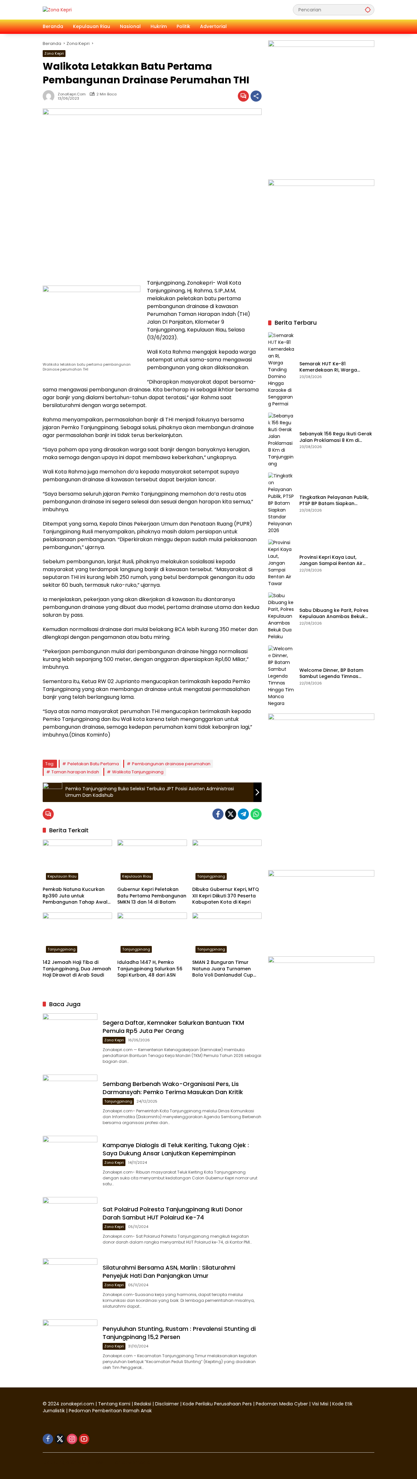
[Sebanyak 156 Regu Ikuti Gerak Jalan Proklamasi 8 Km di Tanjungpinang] (281, 440)
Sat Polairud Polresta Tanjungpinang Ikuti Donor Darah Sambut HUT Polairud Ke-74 (173, 1213)
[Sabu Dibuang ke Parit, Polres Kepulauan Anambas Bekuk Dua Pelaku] (281, 616)
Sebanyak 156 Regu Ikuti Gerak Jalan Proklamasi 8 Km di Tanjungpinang (335, 437)
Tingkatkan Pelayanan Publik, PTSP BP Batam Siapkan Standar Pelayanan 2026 (333, 500)
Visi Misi (320, 1404)
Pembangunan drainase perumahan (171, 764)
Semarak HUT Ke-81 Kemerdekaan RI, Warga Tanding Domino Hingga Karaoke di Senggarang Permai (328, 367)
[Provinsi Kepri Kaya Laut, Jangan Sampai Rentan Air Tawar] (281, 563)
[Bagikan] (256, 96)
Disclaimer (167, 1404)
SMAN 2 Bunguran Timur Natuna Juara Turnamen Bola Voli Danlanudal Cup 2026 (222, 969)
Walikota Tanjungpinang (138, 772)
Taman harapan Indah (75, 772)
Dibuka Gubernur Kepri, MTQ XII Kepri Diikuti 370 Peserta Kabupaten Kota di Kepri (225, 895)
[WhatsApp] (256, 814)
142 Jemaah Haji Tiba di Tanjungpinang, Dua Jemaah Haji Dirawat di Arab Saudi (77, 968)
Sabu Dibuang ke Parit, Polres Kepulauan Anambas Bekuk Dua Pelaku (333, 613)
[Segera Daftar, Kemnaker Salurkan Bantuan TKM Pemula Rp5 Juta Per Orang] (70, 1040)
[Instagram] (72, 1439)
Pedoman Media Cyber (282, 1404)
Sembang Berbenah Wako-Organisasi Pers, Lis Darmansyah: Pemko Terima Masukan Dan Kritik (173, 1088)
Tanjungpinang (211, 876)
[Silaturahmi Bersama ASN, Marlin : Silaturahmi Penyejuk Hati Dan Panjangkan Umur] (70, 1285)
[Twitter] (230, 814)
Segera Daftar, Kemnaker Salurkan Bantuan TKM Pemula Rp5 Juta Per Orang (173, 1027)
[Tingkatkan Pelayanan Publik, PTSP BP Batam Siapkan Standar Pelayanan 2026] (281, 503)
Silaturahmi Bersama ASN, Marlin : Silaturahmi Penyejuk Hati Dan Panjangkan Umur (169, 1271)
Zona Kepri (54, 53)
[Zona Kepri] (57, 9)
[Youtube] (84, 1439)
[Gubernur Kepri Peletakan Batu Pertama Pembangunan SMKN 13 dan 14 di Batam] (152, 861)
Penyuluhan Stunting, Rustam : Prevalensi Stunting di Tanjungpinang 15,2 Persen (179, 1333)
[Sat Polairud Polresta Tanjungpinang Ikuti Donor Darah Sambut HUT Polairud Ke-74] (70, 1224)
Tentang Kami (114, 1404)
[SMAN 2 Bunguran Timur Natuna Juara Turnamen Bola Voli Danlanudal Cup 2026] (227, 934)
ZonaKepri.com (72, 94)
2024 (53, 1404)
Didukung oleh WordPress (73, 1462)
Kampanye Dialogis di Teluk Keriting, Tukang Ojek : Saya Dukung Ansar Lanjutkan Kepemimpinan (176, 1149)
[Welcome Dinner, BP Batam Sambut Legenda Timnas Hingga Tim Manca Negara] (281, 676)
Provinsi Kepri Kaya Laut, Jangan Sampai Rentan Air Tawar (331, 560)
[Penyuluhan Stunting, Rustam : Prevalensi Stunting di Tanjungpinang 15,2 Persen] (70, 1346)
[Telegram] (243, 814)
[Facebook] (217, 814)
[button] (367, 9)
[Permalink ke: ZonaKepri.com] (50, 96)
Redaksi (142, 1404)
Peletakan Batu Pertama (93, 764)
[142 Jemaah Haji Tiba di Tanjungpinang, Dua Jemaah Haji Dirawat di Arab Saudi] (77, 934)
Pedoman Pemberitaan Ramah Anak (110, 1410)
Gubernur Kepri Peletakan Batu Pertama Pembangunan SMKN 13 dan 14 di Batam (151, 895)
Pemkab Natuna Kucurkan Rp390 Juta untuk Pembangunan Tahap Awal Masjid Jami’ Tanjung (75, 896)
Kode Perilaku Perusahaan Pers (217, 1404)
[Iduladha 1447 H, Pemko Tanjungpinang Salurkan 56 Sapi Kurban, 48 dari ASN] (152, 934)
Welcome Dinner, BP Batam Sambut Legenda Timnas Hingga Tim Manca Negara (331, 673)
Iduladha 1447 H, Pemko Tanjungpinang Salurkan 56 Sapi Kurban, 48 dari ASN (149, 968)
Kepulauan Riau (62, 876)
